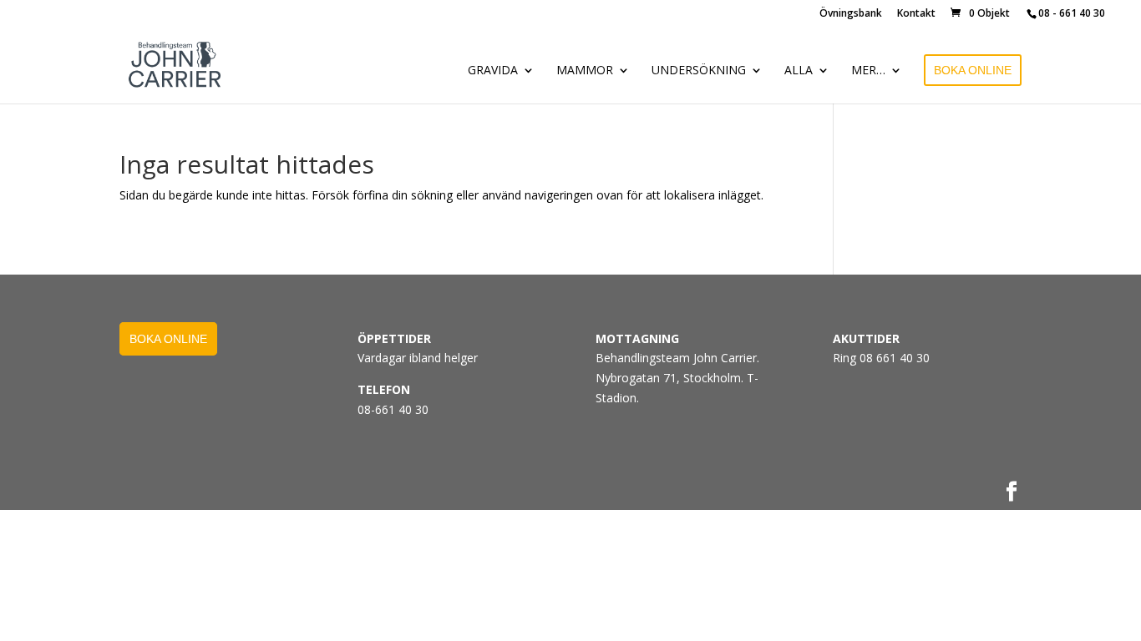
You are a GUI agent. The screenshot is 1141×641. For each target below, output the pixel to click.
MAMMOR (584, 71)
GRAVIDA (493, 71)
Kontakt (916, 14)
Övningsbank (850, 14)
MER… (868, 71)
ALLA (798, 71)
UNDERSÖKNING (699, 71)
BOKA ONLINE (973, 70)
